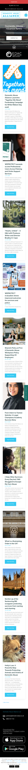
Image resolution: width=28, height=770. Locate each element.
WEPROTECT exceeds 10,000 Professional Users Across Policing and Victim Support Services (13, 169)
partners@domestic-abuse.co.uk (14, 9)
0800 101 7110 (15, 5)
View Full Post (10, 127)
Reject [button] (17, 766)
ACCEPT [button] (12, 766)
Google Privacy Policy (22, 762)
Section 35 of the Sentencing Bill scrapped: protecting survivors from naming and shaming (14, 603)
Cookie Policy (9, 760)
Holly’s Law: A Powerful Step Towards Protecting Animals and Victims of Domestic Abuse (14, 670)
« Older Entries (6, 702)
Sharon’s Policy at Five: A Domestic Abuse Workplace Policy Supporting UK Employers (14, 352)
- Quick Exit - (14, 2)
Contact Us (14, 38)
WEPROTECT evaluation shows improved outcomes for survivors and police (13, 298)
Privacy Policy (17, 760)
